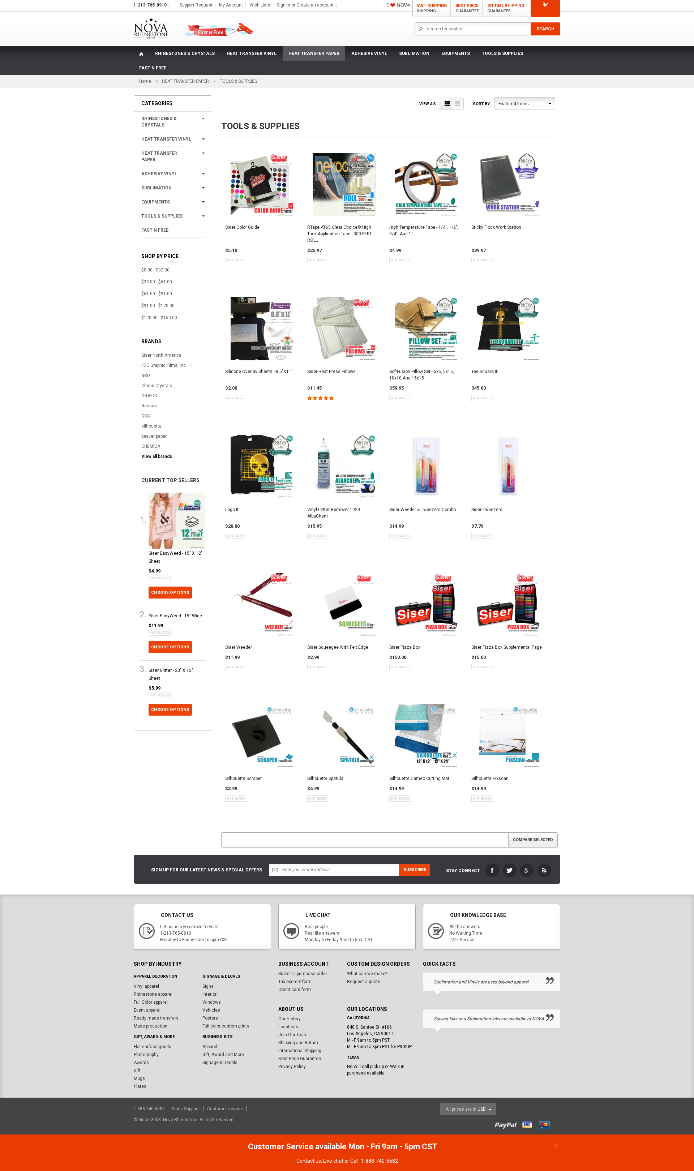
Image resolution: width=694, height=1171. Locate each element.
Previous (541, 964)
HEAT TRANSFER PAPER (313, 53)
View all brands (156, 456)
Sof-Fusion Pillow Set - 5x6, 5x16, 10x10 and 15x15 (421, 375)
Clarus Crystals (156, 385)
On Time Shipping (505, 8)
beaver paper (154, 436)
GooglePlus (527, 870)
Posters (210, 1018)
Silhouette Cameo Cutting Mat (419, 778)
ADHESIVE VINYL (369, 53)
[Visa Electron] (530, 1124)
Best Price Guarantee (299, 1058)
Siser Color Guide (242, 227)
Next (556, 964)
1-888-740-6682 (150, 1108)
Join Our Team (293, 1034)
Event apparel (147, 1010)
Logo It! (232, 509)
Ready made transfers (156, 1018)
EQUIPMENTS (455, 53)
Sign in (283, 5)
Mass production (150, 1026)
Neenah (149, 405)
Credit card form (294, 989)
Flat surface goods (152, 1046)
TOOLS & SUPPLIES (502, 53)
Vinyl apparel (146, 986)
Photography (146, 1054)
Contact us (308, 1161)
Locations (288, 1026)
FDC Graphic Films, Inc (163, 365)
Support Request (196, 5)
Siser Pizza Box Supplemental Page (506, 647)
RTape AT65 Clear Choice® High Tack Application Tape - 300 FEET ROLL (339, 234)
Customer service (225, 1108)
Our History (289, 1018)
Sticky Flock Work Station (496, 227)
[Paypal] (508, 1124)
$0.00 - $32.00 (155, 270)
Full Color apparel (151, 1002)
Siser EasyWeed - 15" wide (175, 615)
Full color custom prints (225, 1026)
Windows (211, 1002)
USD (481, 1109)
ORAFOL (149, 395)
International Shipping (299, 1050)
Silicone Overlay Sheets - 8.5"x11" (259, 371)
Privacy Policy (292, 1066)
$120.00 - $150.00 (159, 317)
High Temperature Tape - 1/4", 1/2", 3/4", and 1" (423, 230)
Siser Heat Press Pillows (331, 371)
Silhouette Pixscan (490, 778)
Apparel (209, 1046)
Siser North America (161, 355)
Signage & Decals (219, 1062)
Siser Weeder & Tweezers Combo (422, 509)
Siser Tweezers (486, 509)
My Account (231, 5)
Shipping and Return (298, 1042)
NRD (145, 375)
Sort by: (482, 104)
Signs (208, 986)
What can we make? (367, 973)
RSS (544, 870)
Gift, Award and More (223, 1054)
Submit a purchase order (302, 973)
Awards (141, 1062)
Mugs (139, 1078)
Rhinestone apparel (153, 994)
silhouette (151, 426)
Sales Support (186, 1108)
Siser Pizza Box (404, 647)
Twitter (510, 870)
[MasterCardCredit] (547, 1124)
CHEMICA (150, 446)
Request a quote (363, 981)
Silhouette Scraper (243, 778)
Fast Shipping (431, 8)
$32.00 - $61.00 (156, 281)
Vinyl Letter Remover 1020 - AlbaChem (334, 513)
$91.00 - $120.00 (158, 305)
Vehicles (211, 1010)
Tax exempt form (295, 981)
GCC (145, 416)
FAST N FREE (152, 67)
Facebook (492, 870)
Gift (137, 1070)
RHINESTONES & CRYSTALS (185, 53)
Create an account (315, 5)
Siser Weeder (238, 647)
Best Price (467, 8)
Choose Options (170, 592)
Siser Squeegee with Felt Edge (337, 647)
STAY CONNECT (463, 870)
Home (145, 81)
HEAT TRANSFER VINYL (252, 53)
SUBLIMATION (414, 53)
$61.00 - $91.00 (156, 293)
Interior (209, 994)
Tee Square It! (484, 371)
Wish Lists (259, 5)
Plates (140, 1086)
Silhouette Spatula (325, 778)
